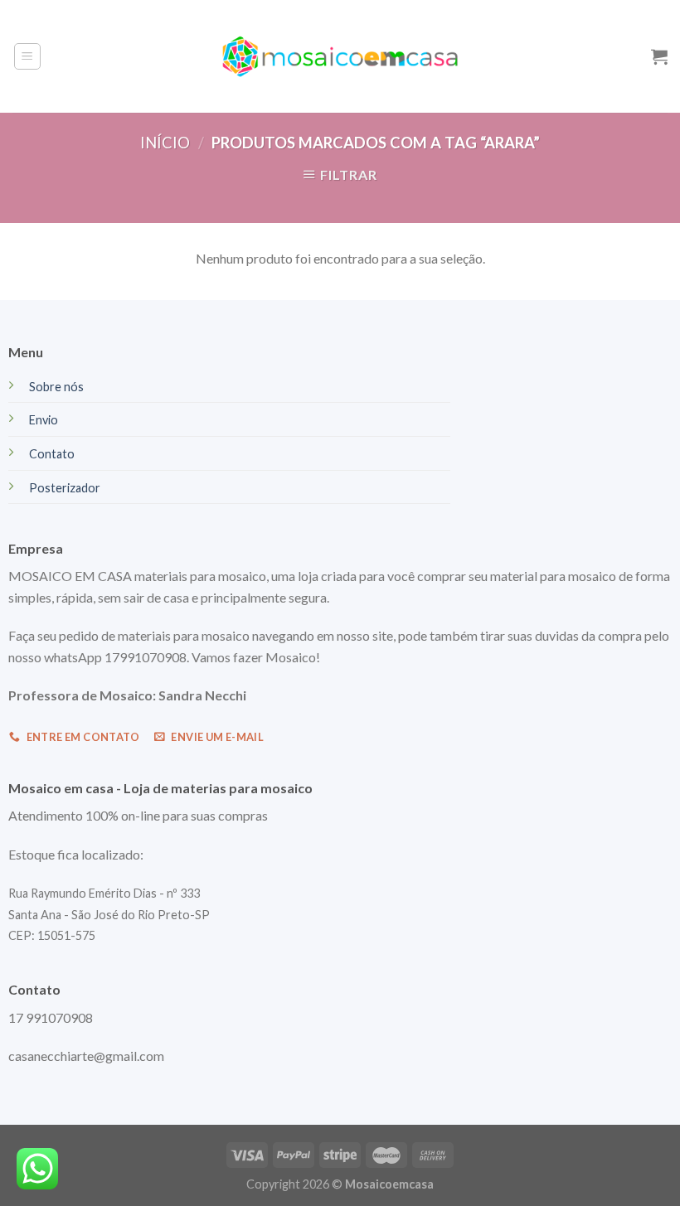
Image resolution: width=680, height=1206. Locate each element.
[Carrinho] (659, 56)
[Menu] (27, 56)
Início (165, 142)
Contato (52, 454)
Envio (43, 420)
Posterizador (64, 488)
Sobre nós (56, 387)
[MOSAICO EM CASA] (340, 56)
